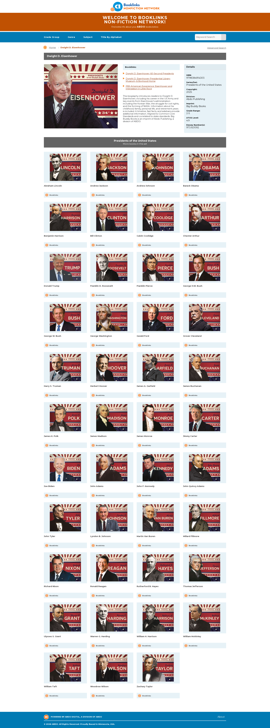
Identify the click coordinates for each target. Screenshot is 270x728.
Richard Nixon (51, 586)
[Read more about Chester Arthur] (204, 217)
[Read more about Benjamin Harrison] (65, 217)
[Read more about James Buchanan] (204, 367)
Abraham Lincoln (53, 186)
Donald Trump (51, 286)
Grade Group (51, 37)
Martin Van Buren (146, 536)
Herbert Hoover (98, 386)
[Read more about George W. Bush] (65, 317)
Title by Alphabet (111, 37)
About (221, 716)
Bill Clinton (96, 236)
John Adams (96, 486)
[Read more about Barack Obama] (204, 167)
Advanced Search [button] (216, 48)
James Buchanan (192, 386)
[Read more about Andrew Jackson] (112, 167)
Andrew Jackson (99, 186)
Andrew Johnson (146, 186)
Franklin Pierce (145, 286)
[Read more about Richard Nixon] (65, 568)
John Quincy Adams (193, 486)
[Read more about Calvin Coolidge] (158, 217)
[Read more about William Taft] (65, 668)
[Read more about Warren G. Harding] (112, 618)
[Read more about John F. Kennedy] (158, 467)
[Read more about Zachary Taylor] (158, 668)
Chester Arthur (191, 236)
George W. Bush (52, 336)
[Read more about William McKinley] (204, 618)
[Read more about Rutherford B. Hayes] (158, 568)
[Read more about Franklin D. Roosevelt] (112, 267)
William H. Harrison (147, 636)
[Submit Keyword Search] (223, 37)
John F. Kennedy (145, 486)
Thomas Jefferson (193, 586)
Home (52, 47)
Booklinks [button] (54, 195)
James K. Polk (51, 436)
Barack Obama (191, 186)
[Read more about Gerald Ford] (158, 317)
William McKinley (192, 636)
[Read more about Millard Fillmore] (204, 518)
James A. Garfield (146, 386)
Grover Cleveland (192, 336)
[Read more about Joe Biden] (65, 467)
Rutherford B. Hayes (147, 586)
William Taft (50, 686)
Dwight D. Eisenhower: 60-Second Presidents (150, 73)
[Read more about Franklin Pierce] (158, 267)
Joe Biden (49, 486)
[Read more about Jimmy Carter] (204, 417)
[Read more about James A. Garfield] (158, 367)
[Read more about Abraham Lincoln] (65, 167)
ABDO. (55, 724)
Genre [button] (71, 37)
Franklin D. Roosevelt (101, 286)
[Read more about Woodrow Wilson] (112, 668)
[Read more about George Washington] (112, 317)
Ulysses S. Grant (52, 636)
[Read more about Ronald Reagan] (112, 568)
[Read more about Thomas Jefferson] (204, 568)
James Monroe (144, 436)
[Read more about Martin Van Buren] (158, 518)
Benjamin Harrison (54, 236)
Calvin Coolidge (145, 236)
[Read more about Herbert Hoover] (112, 367)
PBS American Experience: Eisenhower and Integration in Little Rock (149, 87)
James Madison (98, 436)
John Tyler (49, 536)
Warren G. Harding (100, 636)
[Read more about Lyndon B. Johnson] (112, 518)
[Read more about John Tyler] (65, 518)
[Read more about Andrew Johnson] (158, 167)
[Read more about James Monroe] (158, 417)
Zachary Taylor (145, 686)
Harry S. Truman (52, 386)
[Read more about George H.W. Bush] (204, 267)
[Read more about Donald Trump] (65, 267)
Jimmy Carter (190, 436)
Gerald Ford (143, 336)
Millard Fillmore (191, 536)
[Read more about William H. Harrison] (158, 618)
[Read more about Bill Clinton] (112, 217)
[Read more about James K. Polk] (65, 417)
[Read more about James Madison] (112, 417)
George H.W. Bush (192, 286)
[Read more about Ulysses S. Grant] (65, 618)
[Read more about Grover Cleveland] (204, 317)
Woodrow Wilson (99, 686)
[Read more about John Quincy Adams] (204, 467)
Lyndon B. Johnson (100, 536)
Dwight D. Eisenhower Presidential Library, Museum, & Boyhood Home (148, 79)
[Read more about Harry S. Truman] (65, 367)
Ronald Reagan (98, 586)
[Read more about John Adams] (112, 467)
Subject (88, 37)
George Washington (101, 336)
